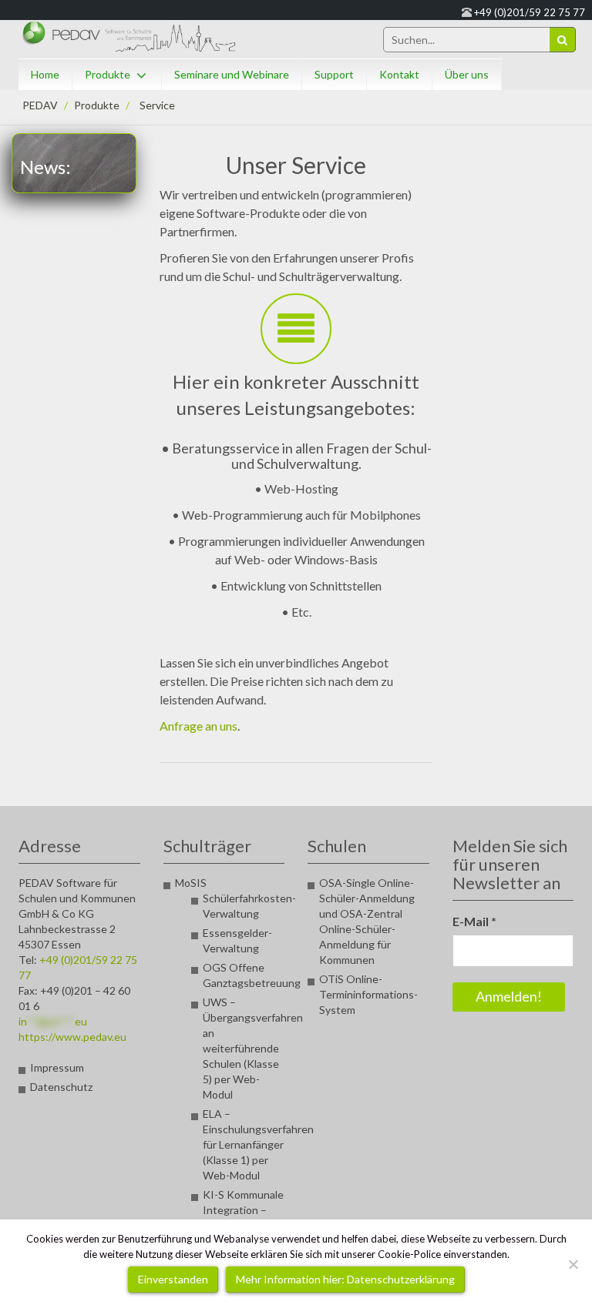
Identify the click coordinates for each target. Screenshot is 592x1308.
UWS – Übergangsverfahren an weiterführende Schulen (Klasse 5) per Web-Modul (253, 1048)
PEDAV (40, 105)
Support (334, 74)
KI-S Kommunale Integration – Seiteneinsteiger (243, 1210)
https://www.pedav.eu (72, 1036)
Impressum (57, 1067)
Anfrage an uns (198, 725)
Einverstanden (173, 1279)
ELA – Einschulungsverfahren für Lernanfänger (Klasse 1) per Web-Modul (258, 1144)
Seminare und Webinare (231, 74)
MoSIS (191, 882)
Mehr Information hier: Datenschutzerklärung (345, 1279)
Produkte (107, 74)
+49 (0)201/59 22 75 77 (529, 12)
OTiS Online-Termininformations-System (368, 994)
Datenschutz (61, 1086)
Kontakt (399, 74)
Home (45, 74)
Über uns (467, 74)
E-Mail (474, 921)
